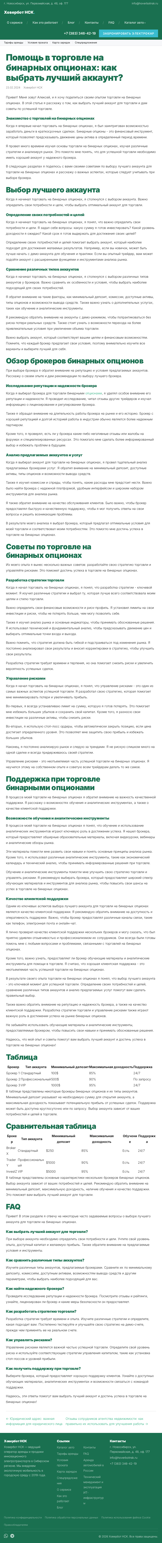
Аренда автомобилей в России (93, 1465)
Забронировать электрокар (128, 33)
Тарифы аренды (13, 42)
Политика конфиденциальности (23, 1517)
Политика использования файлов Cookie (125, 1517)
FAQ (111, 22)
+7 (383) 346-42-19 (80, 33)
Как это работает (45, 22)
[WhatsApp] (6, 1536)
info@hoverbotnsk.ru (145, 3)
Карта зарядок (61, 42)
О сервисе (15, 22)
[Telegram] (12, 1536)
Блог (71, 22)
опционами (93, 393)
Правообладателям (16, 1524)
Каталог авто (134, 22)
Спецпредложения (86, 42)
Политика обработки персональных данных (71, 1517)
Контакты (92, 22)
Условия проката (38, 42)
